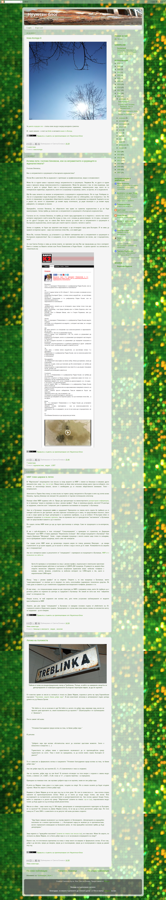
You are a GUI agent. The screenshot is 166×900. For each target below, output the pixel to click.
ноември (122, 118)
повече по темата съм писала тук (69, 833)
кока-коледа (37, 149)
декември (123, 99)
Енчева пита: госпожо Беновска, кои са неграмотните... (126, 106)
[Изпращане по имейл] (27, 144)
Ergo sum (39, 28)
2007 (119, 172)
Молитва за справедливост (126, 217)
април (121, 139)
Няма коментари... (33, 626)
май (120, 136)
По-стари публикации (98, 871)
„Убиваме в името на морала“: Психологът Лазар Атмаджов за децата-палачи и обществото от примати (127, 198)
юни (120, 133)
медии (47, 465)
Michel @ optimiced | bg (126, 221)
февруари (123, 145)
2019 (119, 84)
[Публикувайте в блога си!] (30, 144)
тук (43, 484)
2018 (119, 87)
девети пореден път (36, 126)
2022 (119, 75)
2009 (119, 166)
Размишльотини (123, 204)
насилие (60, 629)
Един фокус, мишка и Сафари (127, 240)
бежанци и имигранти (41, 629)
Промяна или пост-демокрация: (123, 233)
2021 (119, 78)
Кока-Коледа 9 (34, 38)
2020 (119, 81)
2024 (119, 69)
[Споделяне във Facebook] (36, 144)
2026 (119, 63)
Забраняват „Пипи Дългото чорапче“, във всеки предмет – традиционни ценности (127, 52)
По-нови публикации (36, 871)
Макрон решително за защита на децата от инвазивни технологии (127, 187)
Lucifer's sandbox (124, 244)
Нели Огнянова (123, 184)
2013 (119, 155)
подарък (107, 891)
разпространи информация (99, 501)
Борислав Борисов (124, 266)
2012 (119, 158)
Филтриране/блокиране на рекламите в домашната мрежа (126, 225)
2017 (119, 90)
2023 (119, 72)
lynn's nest (121, 210)
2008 (119, 170)
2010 (119, 164)
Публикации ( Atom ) (45, 875)
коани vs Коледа (66, 131)
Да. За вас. (119, 39)
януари (122, 148)
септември (123, 124)
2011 (119, 161)
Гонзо (119, 238)
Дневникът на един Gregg (127, 193)
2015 (119, 96)
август (121, 127)
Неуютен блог (43, 14)
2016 (119, 93)
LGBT (53, 465)
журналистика (38, 465)
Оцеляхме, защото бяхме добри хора (49, 697)
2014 (119, 152)
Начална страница (67, 871)
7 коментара (31, 463)
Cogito (28, 28)
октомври (122, 121)
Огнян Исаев (122, 215)
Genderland (121, 48)
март (121, 142)
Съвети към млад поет (125, 206)
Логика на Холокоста (37, 640)
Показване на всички (134, 257)
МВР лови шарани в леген (40, 477)
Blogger (106, 881)
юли (120, 130)
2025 (119, 66)
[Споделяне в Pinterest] (39, 144)
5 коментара (31, 147)
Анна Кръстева (123, 230)
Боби (49, 131)
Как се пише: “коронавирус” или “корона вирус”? (126, 254)
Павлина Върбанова (125, 251)
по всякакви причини (50, 517)
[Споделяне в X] (33, 144)
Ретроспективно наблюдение (127, 212)
